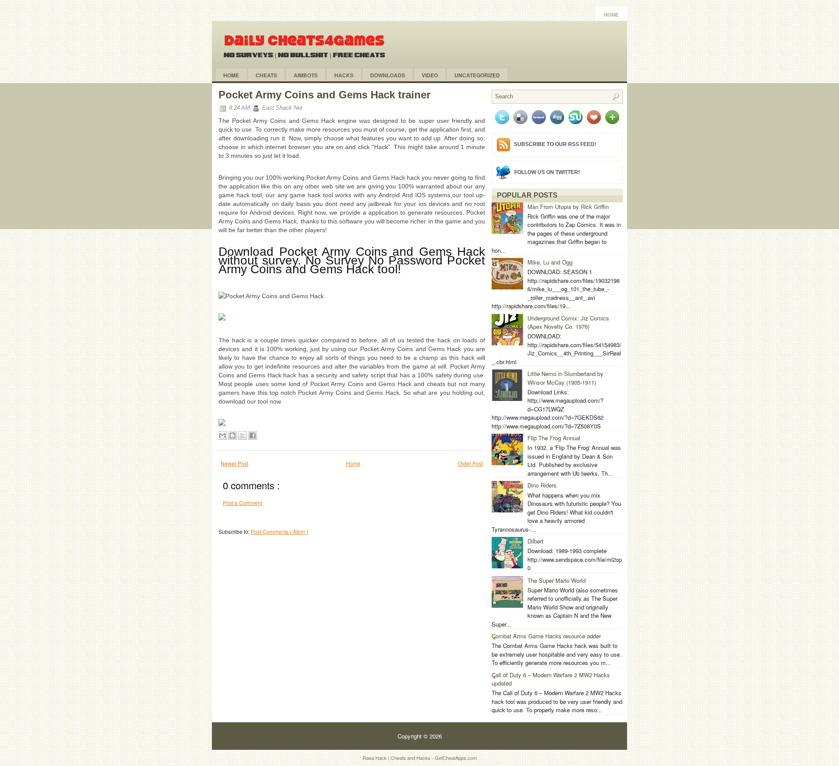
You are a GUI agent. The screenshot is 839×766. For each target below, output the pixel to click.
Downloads (387, 75)
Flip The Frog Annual (553, 438)
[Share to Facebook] (252, 435)
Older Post (470, 463)
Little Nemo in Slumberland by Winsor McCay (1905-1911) (565, 377)
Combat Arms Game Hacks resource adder (546, 636)
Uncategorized (477, 75)
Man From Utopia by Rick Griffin (568, 206)
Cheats (266, 75)
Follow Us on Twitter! (547, 172)
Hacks (344, 75)
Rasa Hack (375, 757)
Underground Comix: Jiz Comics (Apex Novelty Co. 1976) (568, 322)
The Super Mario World (556, 580)
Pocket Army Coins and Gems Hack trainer (324, 95)
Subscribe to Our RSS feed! (555, 144)
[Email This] (222, 435)
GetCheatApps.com (456, 757)
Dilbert (535, 541)
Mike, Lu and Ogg (549, 262)
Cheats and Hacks (411, 757)
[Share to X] (242, 435)
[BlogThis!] (232, 435)
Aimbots (306, 75)
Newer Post (234, 463)
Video (430, 75)
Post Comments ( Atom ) (279, 531)
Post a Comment (242, 502)
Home (611, 14)
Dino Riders (542, 485)
